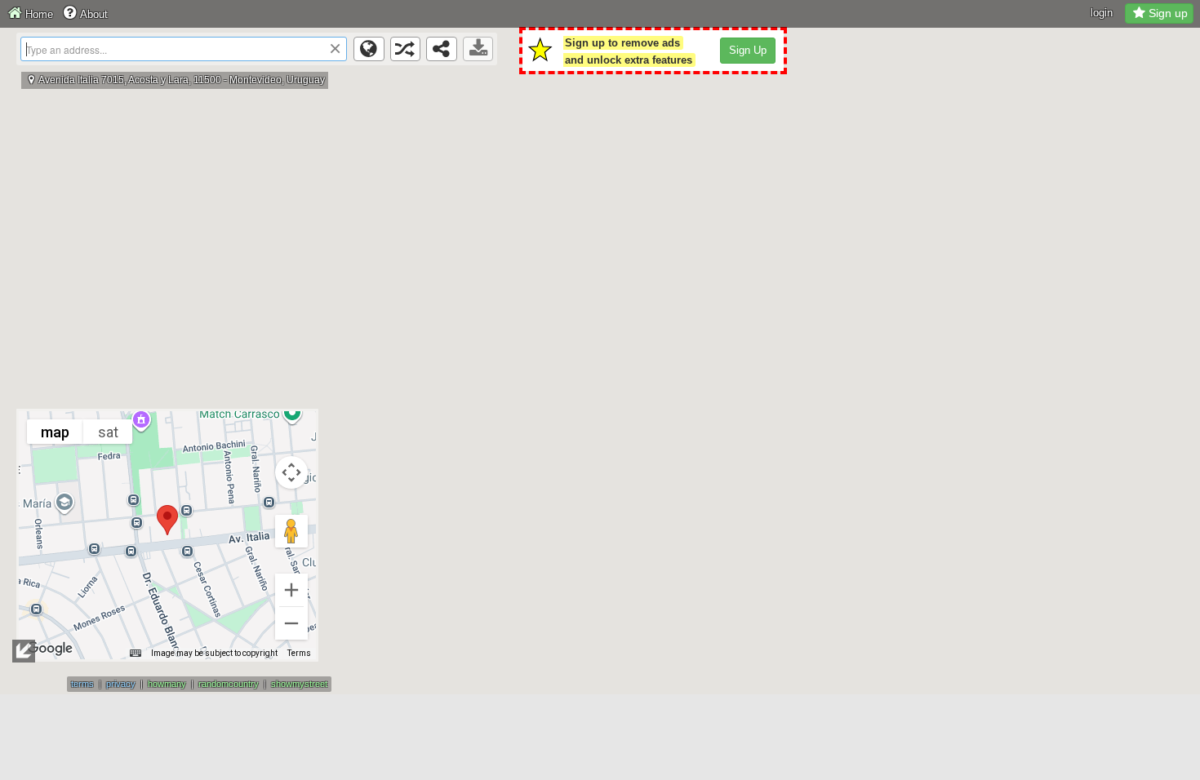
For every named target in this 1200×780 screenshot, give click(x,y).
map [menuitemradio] (55, 432)
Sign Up (748, 50)
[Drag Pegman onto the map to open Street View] (291, 531)
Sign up (1168, 13)
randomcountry (228, 684)
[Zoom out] (291, 623)
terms (82, 684)
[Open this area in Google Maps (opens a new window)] (50, 648)
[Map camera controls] (291, 472)
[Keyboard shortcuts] (135, 653)
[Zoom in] (291, 590)
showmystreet (299, 684)
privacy (121, 684)
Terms (299, 653)
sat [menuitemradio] (108, 432)
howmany (167, 684)
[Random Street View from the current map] (405, 49)
